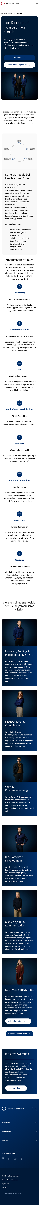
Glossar (4, 1188)
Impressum (5, 1184)
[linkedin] (9, 1158)
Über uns (12, 13)
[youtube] (15, 1158)
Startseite (4, 13)
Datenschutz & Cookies (10, 1180)
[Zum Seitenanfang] (34, 1108)
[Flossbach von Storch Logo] (13, 3)
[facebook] (21, 1158)
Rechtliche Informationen (10, 1176)
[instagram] (3, 1158)
